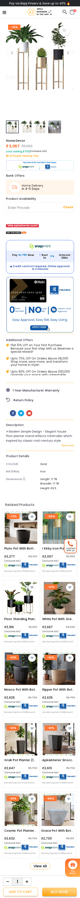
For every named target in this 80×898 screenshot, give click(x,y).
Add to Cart (20, 891)
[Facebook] (13, 413)
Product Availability (21, 199)
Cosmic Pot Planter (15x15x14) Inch (31, 831)
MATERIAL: (13, 471)
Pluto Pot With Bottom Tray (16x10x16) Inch (37, 548)
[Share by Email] (29, 413)
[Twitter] (21, 413)
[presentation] (12, 52)
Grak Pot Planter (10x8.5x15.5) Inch (31, 760)
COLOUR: (12, 464)
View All (40, 866)
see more (67, 445)
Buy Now (59, 891)
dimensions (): (16, 479)
